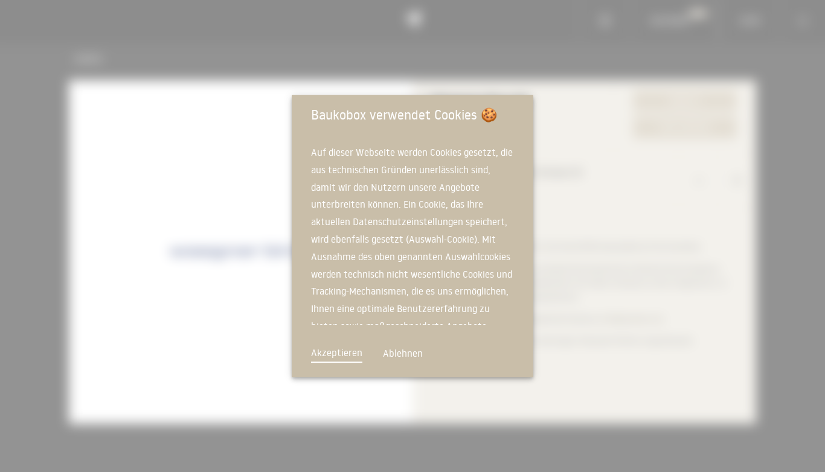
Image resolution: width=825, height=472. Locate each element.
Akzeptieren (336, 352)
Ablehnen (403, 353)
